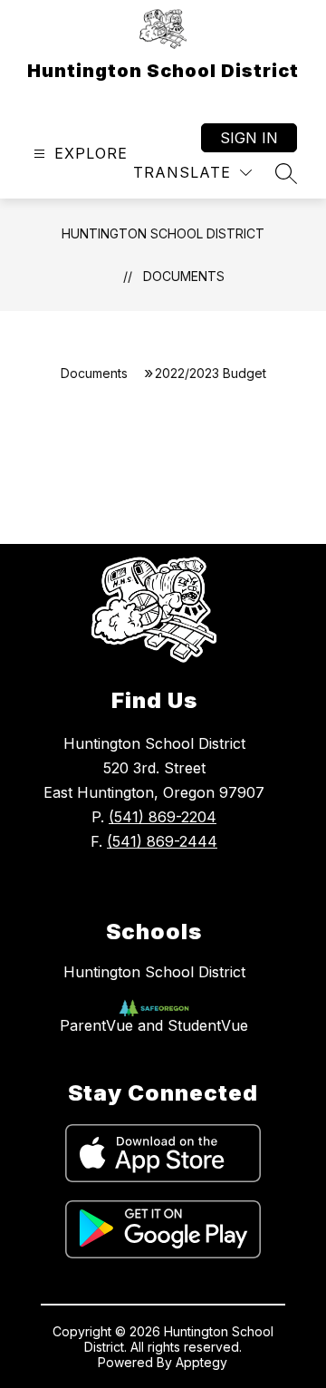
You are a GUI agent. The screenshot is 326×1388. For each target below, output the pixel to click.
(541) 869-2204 (162, 817)
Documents (184, 276)
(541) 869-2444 (162, 841)
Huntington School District (163, 233)
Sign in (249, 138)
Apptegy (201, 1362)
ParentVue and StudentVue (154, 1025)
